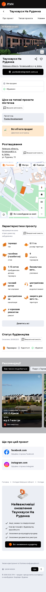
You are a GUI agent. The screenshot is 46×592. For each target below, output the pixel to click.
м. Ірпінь (38, 66)
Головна (5, 482)
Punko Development (13, 119)
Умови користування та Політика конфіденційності (20, 563)
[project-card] (22, 400)
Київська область (11, 66)
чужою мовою (10, 569)
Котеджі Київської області (23, 482)
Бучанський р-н (27, 66)
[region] (23, 190)
